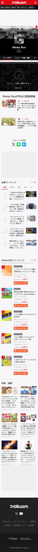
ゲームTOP (7, 58)
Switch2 (7, 7)
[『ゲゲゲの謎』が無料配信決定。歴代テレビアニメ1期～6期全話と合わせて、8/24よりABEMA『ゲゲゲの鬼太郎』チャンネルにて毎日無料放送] (31, 206)
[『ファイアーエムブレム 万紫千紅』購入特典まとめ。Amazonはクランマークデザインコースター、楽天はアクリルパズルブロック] (28, 417)
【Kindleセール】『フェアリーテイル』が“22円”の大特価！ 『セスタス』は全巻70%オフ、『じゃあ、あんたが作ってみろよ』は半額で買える (9, 402)
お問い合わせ (6, 521)
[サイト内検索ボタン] (35, 2)
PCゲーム (24, 7)
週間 (19, 187)
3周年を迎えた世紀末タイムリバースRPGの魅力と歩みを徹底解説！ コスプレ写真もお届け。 (26, 124)
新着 (2, 7)
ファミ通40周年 (24, 101)
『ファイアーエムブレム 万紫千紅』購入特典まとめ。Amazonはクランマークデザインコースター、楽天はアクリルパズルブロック (28, 429)
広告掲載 (31, 525)
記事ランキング (9, 182)
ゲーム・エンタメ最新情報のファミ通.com (13, 27)
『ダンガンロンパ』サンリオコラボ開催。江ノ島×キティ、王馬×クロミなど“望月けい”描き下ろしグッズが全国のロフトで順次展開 (16, 220)
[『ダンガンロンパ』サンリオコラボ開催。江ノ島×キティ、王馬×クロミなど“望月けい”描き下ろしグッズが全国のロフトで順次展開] (31, 218)
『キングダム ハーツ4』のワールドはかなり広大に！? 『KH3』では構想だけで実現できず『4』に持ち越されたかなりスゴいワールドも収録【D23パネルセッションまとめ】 (9, 456)
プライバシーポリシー (20, 521)
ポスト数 (33, 187)
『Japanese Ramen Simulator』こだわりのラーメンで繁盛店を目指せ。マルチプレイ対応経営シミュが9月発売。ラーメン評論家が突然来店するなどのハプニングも (17, 195)
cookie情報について (19, 525)
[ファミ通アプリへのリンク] (12, 538)
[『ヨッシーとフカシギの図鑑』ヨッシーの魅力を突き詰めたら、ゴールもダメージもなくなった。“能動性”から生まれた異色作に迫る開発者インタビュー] (9, 417)
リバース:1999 (24, 119)
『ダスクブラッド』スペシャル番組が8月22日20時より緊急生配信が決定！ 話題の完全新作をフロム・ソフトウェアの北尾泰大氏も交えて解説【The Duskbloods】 (17, 232)
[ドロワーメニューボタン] (2, 2)
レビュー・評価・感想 (22, 58)
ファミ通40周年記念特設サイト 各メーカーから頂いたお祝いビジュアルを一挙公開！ (26, 107)
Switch (14, 7)
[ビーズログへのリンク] (26, 538)
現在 (4, 187)
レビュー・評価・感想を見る (18, 83)
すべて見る (33, 182)
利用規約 (33, 521)
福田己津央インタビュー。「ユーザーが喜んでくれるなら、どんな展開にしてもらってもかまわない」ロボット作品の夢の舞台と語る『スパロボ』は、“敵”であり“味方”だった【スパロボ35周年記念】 (16, 244)
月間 (25, 187)
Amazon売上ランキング (13, 260)
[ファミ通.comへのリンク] (19, 2)
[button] (19, 88)
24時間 (12, 187)
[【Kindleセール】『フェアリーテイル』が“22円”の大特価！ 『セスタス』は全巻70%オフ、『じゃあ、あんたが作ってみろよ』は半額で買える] (9, 390)
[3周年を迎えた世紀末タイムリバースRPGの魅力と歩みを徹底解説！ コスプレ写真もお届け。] (9, 122)
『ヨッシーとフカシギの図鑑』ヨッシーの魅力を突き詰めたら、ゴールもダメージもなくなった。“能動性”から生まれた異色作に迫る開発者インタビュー (9, 429)
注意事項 (7, 525)
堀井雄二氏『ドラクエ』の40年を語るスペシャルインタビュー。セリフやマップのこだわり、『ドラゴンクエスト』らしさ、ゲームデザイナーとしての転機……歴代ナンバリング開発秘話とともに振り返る (28, 456)
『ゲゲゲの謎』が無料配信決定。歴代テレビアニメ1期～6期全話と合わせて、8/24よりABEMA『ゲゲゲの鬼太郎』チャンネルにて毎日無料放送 (17, 207)
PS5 (18, 7)
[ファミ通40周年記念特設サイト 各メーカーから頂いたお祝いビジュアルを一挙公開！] (9, 104)
